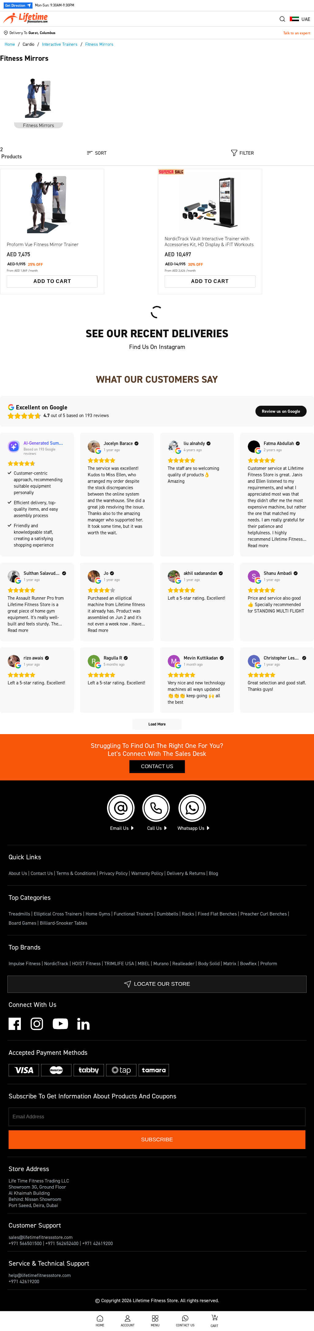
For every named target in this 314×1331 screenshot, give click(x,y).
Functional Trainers (134, 914)
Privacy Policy (113, 873)
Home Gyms (98, 914)
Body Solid (209, 963)
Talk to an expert (296, 33)
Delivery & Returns (186, 873)
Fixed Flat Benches (218, 914)
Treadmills (20, 914)
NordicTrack (57, 963)
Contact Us (157, 766)
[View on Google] (94, 446)
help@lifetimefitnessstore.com (40, 1275)
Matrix (230, 963)
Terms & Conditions (76, 873)
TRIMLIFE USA (119, 963)
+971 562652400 (61, 1243)
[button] (300, 19)
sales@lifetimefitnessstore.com (41, 1237)
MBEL (144, 963)
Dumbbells (168, 914)
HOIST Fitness (87, 963)
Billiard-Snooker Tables (63, 923)
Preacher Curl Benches (264, 914)
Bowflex (249, 963)
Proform (268, 963)
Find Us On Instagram (157, 346)
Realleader (184, 963)
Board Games (23, 923)
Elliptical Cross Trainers (58, 914)
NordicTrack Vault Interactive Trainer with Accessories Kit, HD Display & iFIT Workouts (209, 241)
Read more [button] (258, 545)
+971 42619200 (97, 1243)
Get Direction (15, 5)
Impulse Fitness (25, 963)
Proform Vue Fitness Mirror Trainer (42, 244)
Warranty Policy (147, 873)
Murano (161, 963)
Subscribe (157, 1139)
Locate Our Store (162, 984)
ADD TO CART (52, 281)
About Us (18, 873)
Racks (188, 914)
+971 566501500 (25, 1243)
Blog (213, 873)
